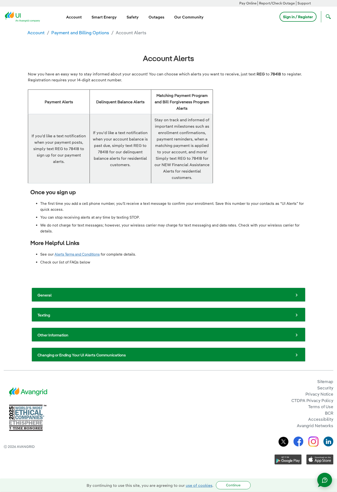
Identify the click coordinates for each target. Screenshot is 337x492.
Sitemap (325, 381)
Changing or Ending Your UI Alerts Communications (81, 354)
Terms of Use (320, 406)
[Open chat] (324, 480)
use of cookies (199, 485)
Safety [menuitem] (133, 17)
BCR (329, 413)
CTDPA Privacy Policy (312, 400)
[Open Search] (327, 16)
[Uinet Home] (24, 16)
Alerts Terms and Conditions (77, 254)
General (44, 295)
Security (325, 387)
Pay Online (248, 3)
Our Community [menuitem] (189, 17)
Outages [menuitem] (156, 17)
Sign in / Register (298, 16)
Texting (43, 315)
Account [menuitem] (74, 17)
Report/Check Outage (277, 3)
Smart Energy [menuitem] (104, 17)
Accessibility (320, 419)
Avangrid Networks (315, 425)
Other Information (52, 335)
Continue (233, 485)
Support (304, 3)
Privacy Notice (319, 394)
